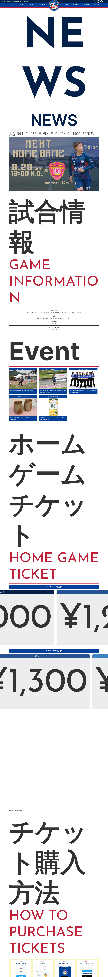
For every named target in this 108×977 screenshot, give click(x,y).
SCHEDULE (42, 5)
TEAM (66, 5)
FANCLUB (96, 5)
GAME (32, 5)
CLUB (11, 5)
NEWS (21, 5)
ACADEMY (76, 5)
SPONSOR (86, 5)
